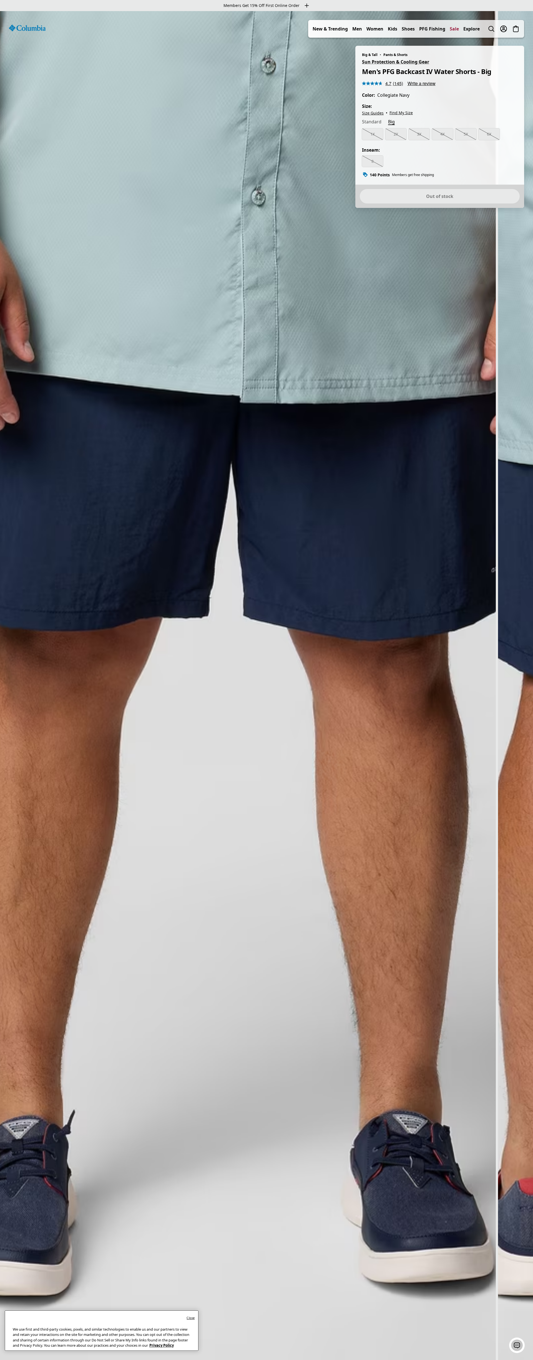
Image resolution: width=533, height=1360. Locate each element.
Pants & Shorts (395, 54)
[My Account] (503, 29)
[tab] (371, 122)
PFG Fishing (432, 29)
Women (374, 29)
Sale (454, 29)
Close (191, 1318)
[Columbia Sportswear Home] (27, 28)
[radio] (372, 134)
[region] (266, 685)
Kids (392, 29)
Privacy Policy (161, 1345)
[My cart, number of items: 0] (516, 29)
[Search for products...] (491, 29)
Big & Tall (370, 54)
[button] (517, 1345)
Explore (471, 29)
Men (357, 29)
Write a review (422, 83)
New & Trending (330, 29)
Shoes (408, 29)
